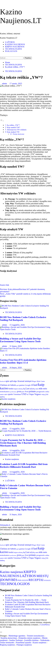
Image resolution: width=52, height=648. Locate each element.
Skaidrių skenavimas (9, 638)
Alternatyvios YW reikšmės (16, 130)
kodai (11, 389)
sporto (10, 394)
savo (5, 394)
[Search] (1, 55)
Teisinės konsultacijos (35, 636)
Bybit (38, 381)
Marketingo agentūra (17, 636)
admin (4, 83)
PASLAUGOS (11, 51)
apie (7, 381)
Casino (43, 381)
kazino (4, 388)
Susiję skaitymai (18, 134)
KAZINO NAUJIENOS (15, 44)
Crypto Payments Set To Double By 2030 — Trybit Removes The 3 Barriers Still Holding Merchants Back (23, 443)
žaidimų (2, 397)
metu (36, 389)
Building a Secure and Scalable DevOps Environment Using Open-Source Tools (20, 340)
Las (27, 388)
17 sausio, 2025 (15, 83)
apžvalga (13, 381)
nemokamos (5, 392)
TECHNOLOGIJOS (13, 49)
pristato (32, 391)
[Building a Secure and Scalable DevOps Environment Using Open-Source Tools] (26, 329)
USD (23, 394)
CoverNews (45, 625)
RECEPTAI (36, 580)
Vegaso (37, 394)
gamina (21, 385)
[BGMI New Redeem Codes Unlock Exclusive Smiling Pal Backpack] (26, 308)
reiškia (47, 392)
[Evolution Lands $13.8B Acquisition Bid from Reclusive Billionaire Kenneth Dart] (26, 455)
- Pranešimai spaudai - (24, 642)
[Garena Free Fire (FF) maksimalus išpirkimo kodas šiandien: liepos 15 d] (26, 351)
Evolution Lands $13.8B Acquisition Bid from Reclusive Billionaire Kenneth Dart (24, 465)
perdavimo (13, 391)
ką (24, 389)
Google (28, 385)
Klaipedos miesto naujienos (29, 638)
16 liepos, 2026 (15, 367)
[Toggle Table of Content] (2, 121)
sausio (2, 394)
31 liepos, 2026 (15, 346)
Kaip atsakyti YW (13, 132)
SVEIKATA (47, 580)
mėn (45, 388)
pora (19, 391)
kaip (41, 384)
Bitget (34, 381)
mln (41, 388)
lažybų (32, 389)
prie (23, 392)
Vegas (31, 394)
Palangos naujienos (24, 645)
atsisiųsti (28, 381)
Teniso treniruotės (7, 642)
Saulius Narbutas (16, 640)
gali (18, 385)
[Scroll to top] (1, 629)
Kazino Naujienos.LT (8, 38)
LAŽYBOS (10, 42)
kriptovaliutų (18, 389)
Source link (4, 285)
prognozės (40, 392)
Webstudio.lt (5, 525)
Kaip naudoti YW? (13, 127)
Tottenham (17, 394)
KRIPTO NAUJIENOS (14, 47)
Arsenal (20, 381)
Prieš (26, 392)
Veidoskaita (44, 640)
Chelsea (3, 385)
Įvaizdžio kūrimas (31, 640)
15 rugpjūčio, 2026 (17, 325)
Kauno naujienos (39, 642)
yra (46, 394)
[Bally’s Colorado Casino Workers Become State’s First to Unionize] (26, 476)
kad (35, 384)
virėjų (43, 394)
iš (32, 384)
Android (2, 381)
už (28, 394)
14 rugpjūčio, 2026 (17, 450)
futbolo (13, 385)
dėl (9, 385)
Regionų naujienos (7, 645)
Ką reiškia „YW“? (13, 125)
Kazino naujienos (12, 459)
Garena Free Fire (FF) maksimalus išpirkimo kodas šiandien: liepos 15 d (23, 361)
